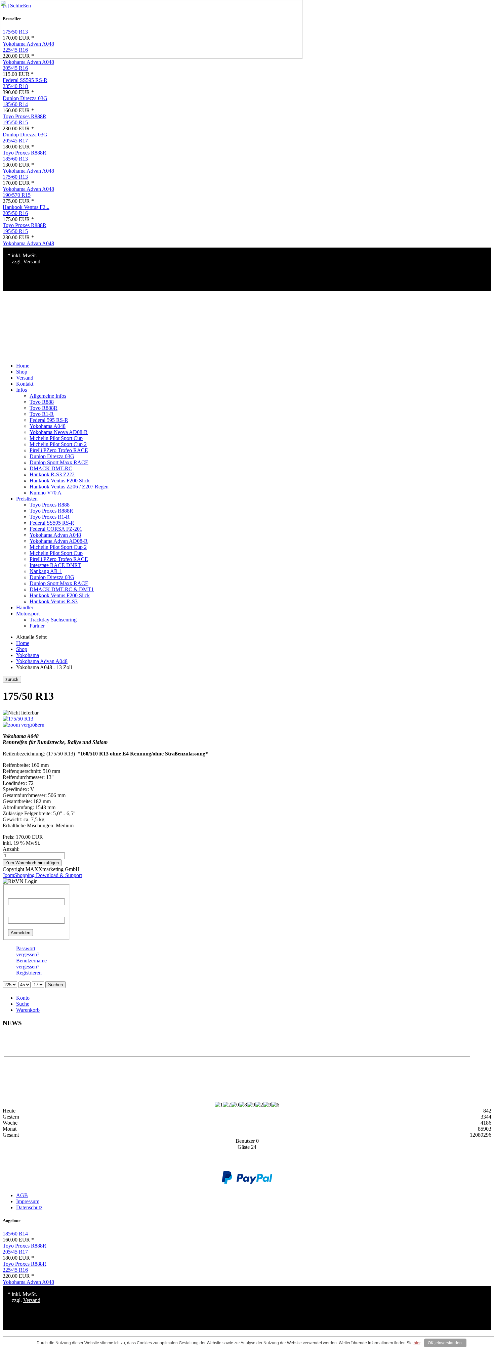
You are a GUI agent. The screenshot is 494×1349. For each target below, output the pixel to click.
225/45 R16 (15, 1270)
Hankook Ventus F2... (26, 207)
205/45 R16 (15, 68)
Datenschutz (29, 1207)
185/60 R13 (15, 159)
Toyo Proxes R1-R (50, 517)
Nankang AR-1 (46, 571)
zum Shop (237, 1044)
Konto (23, 998)
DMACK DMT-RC (51, 468)
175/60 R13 (15, 177)
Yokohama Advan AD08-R (59, 541)
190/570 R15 (17, 195)
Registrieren (29, 972)
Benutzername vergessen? (31, 963)
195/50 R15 (15, 122)
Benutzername (23, 895)
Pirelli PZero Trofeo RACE (59, 450)
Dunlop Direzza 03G (25, 98)
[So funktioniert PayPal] (247, 1182)
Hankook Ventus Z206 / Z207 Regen (69, 486)
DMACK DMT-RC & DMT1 (62, 589)
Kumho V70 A (45, 492)
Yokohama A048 (48, 426)
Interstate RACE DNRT (55, 565)
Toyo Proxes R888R (24, 116)
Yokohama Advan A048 (28, 62)
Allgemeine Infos (48, 396)
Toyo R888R (43, 408)
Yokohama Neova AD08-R (59, 432)
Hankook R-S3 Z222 (52, 474)
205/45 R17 (15, 140)
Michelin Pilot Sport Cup (56, 438)
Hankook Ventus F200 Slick (60, 480)
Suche (22, 1004)
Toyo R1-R (42, 414)
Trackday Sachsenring (53, 619)
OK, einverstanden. (445, 1343)
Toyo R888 (42, 402)
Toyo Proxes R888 (50, 505)
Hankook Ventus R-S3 (54, 601)
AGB (22, 1195)
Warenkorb (28, 1010)
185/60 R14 (15, 104)
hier (417, 1343)
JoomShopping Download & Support (42, 875)
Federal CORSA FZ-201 (56, 529)
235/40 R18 (15, 86)
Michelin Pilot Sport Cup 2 (58, 444)
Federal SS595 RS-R (25, 80)
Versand (31, 261)
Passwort (17, 913)
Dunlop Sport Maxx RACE (59, 462)
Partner (37, 625)
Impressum (27, 1201)
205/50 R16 (15, 213)
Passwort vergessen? (27, 951)
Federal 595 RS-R (49, 420)
